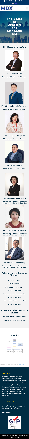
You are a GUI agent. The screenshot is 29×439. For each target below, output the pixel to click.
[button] (27, 8)
